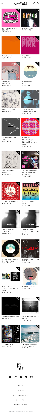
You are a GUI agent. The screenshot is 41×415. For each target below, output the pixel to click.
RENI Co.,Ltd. (20, 411)
